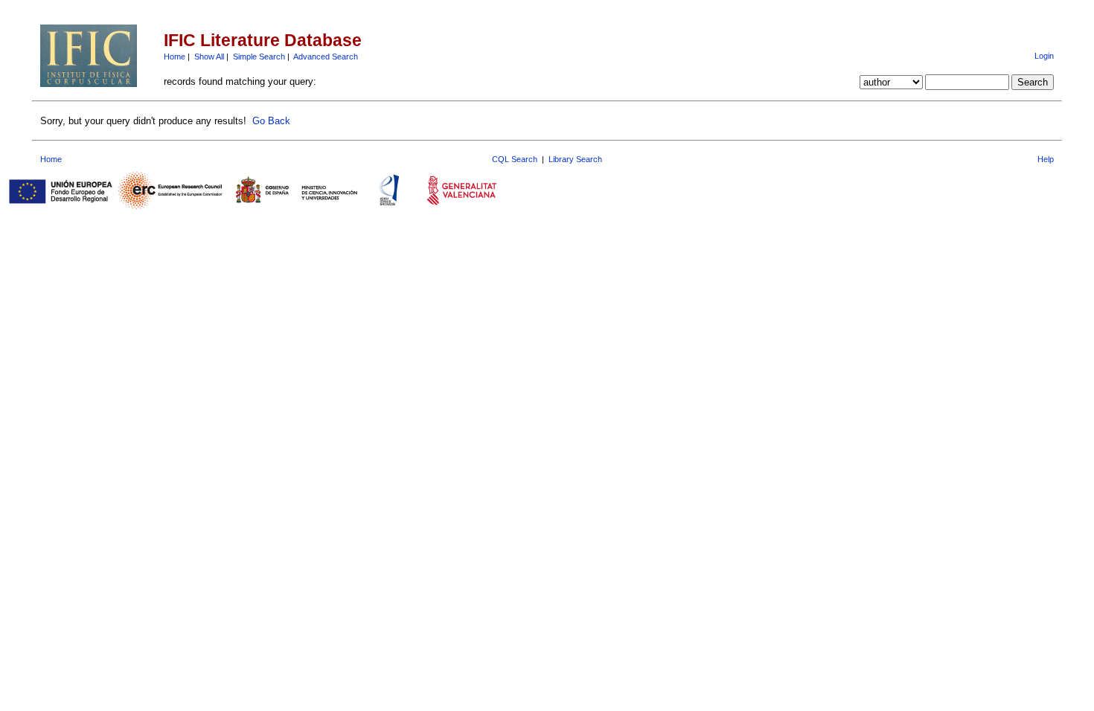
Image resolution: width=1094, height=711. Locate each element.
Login (1044, 55)
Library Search (575, 159)
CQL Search (514, 159)
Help (1045, 159)
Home (174, 56)
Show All (209, 56)
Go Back (271, 120)
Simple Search (259, 56)
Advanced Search (325, 56)
